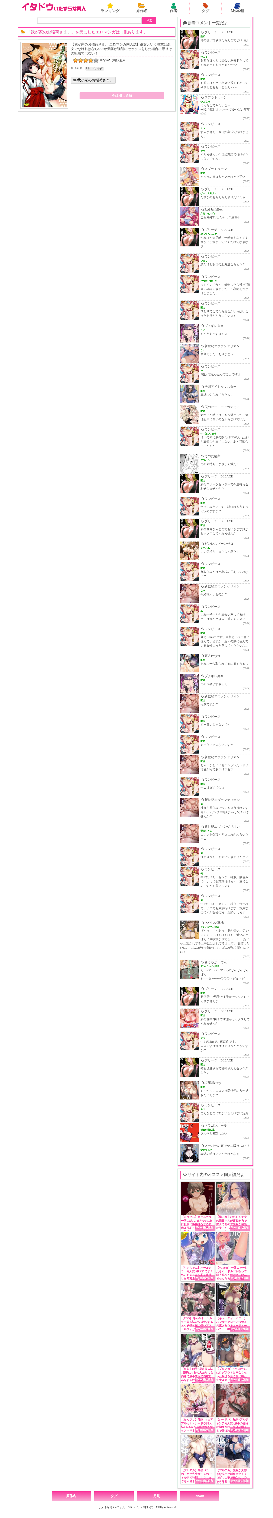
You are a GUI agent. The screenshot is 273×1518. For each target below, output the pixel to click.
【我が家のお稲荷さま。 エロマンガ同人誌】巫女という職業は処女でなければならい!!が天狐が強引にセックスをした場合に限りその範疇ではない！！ (121, 48)
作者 (173, 11)
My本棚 (237, 11)
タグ (205, 11)
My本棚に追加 (122, 95)
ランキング (110, 11)
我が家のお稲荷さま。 (95, 80)
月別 (156, 1496)
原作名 (142, 11)
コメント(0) (96, 68)
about (200, 1496)
